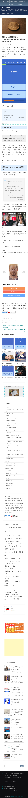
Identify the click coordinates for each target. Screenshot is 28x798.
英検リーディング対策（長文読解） (11, 775)
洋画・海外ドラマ (10, 475)
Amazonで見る (14, 288)
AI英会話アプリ (9, 425)
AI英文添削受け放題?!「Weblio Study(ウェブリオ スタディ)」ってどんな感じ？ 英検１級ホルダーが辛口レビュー (13, 691)
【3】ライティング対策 (9, 418)
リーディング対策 (13, 1)
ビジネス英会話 (9, 432)
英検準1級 (6, 491)
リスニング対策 (6, 1)
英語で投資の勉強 (10, 483)
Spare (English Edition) (9, 284)
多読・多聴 (21, 320)
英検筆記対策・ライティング (12, 592)
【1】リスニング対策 (8, 407)
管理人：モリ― (7, 496)
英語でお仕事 (9, 480)
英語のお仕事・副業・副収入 (13, 597)
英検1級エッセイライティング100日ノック (13, 587)
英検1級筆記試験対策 (10, 420)
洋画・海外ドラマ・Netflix (9, 563)
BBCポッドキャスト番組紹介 (17, 727)
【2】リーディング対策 (9, 413)
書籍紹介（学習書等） (10, 473)
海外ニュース (4, 322)
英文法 (6, 583)
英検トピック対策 (9, 590)
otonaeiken (13, 44)
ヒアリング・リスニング (18, 543)
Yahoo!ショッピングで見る (14, 295)
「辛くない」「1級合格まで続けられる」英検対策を (14, 773)
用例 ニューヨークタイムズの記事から (15, 118)
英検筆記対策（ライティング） (10, 784)
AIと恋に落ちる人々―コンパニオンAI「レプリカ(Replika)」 (17, 678)
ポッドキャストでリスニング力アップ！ (14, 409)
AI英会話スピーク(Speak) (10, 524)
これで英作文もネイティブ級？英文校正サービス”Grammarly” (16, 746)
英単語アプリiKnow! (12, 581)
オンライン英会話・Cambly (11, 541)
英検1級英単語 (19, 4)
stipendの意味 (9, 115)
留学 (7, 478)
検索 (5, 763)
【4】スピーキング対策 (9, 423)
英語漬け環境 (15, 599)
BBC (16, 524)
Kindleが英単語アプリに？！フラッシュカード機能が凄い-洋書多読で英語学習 (17, 711)
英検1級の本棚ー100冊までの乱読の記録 (13, 777)
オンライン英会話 (10, 430)
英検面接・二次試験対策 (11, 594)
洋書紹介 (8, 415)
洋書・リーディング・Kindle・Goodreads (13, 560)
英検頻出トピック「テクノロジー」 (15, 437)
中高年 (20, 546)
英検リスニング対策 (7, 779)
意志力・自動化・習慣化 (13, 554)
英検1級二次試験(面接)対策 (10, 4)
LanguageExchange (10, 427)
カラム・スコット (8, 543)
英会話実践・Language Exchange (11, 577)
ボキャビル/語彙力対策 (9, 463)
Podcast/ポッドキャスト (12, 529)
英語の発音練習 (9, 458)
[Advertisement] (14, 647)
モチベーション (7, 468)
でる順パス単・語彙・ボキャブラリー (10, 320)
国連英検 (6, 488)
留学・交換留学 (9, 569)
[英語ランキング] (11, 313)
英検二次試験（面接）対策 (9, 786)
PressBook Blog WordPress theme (16, 796)
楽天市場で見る (14, 291)
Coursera (8, 470)
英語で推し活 (9, 485)
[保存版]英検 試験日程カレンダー (10, 788)
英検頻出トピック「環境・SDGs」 (14, 446)
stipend (5, 113)
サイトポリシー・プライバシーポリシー (11, 790)
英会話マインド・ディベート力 (13, 572)
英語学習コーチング (7, 599)
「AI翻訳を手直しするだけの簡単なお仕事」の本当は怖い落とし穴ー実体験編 (17, 721)
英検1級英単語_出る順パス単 (9, 318)
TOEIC (5, 461)
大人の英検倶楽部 (5, 7)
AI (5, 524)
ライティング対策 (22, 1)
